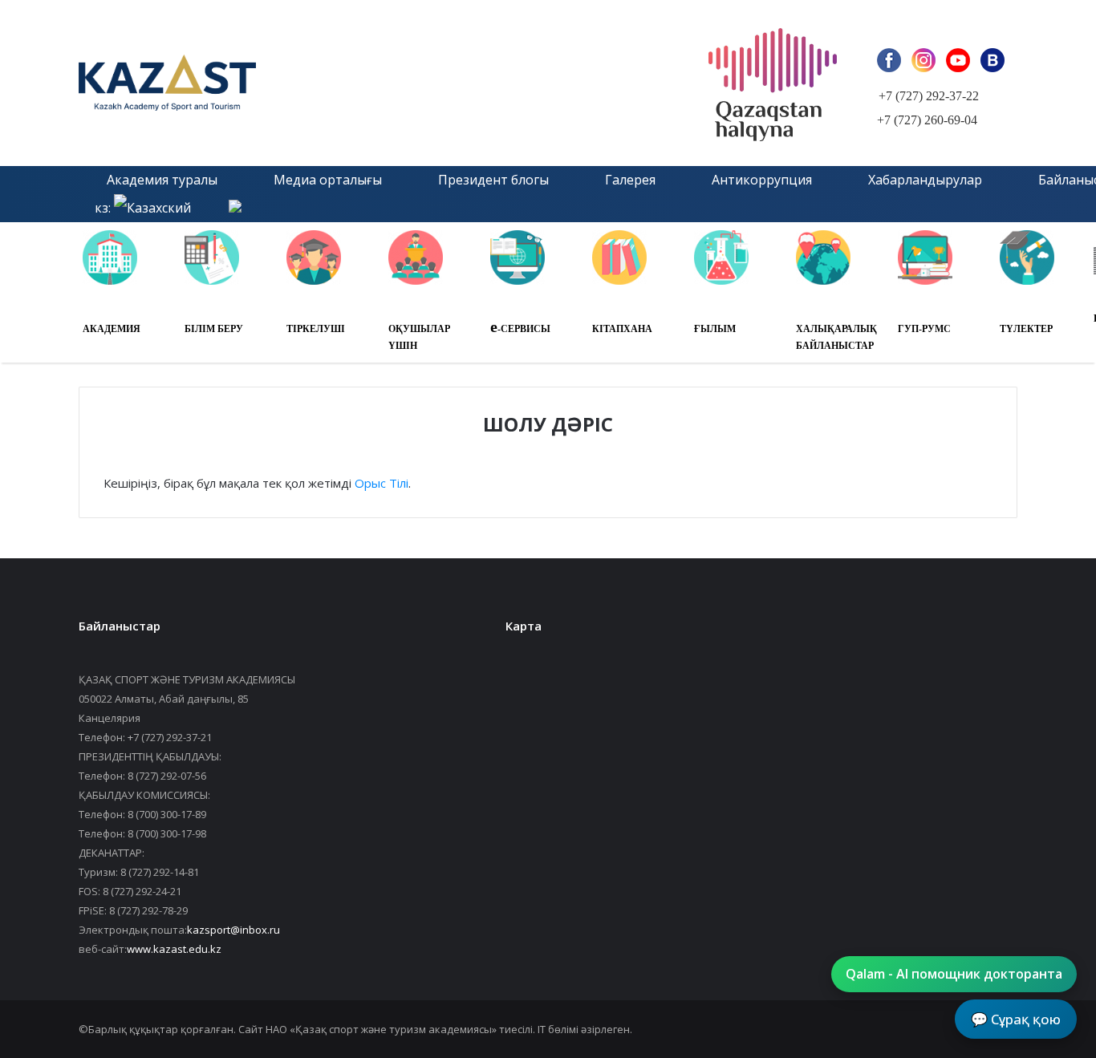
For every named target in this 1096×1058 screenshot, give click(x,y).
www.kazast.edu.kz (174, 949)
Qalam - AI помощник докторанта (954, 974)
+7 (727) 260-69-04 (927, 120)
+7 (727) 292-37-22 (929, 96)
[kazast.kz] (259, 83)
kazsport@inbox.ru (233, 929)
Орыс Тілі (381, 483)
